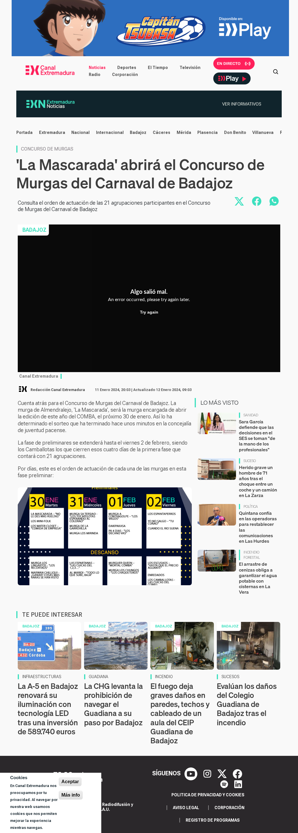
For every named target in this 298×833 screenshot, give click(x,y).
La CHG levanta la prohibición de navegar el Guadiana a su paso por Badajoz (113, 704)
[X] (222, 773)
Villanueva (263, 132)
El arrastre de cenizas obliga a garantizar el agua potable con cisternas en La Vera (258, 578)
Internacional (110, 132)
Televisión (190, 67)
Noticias (97, 67)
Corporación (125, 74)
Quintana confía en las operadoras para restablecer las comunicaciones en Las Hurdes (258, 527)
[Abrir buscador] (275, 71)
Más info (70, 795)
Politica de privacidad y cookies (207, 795)
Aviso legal (186, 807)
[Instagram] (208, 773)
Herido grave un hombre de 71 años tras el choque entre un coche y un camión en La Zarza (258, 481)
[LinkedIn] (238, 783)
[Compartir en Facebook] (257, 201)
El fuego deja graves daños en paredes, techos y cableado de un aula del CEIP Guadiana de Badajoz (180, 713)
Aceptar (70, 781)
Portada (24, 132)
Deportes (126, 67)
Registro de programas (213, 820)
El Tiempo (158, 67)
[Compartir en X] (239, 201)
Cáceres (161, 132)
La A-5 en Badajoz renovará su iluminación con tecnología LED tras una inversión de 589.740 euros (48, 709)
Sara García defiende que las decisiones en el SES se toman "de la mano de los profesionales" (257, 435)
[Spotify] (225, 783)
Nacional (80, 132)
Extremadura (52, 132)
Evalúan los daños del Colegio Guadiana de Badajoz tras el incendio (247, 704)
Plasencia (207, 132)
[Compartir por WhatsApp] (274, 201)
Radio (94, 74)
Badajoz (138, 132)
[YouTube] (192, 773)
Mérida (184, 132)
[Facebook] (237, 773)
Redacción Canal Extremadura (58, 390)
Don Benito (235, 132)
